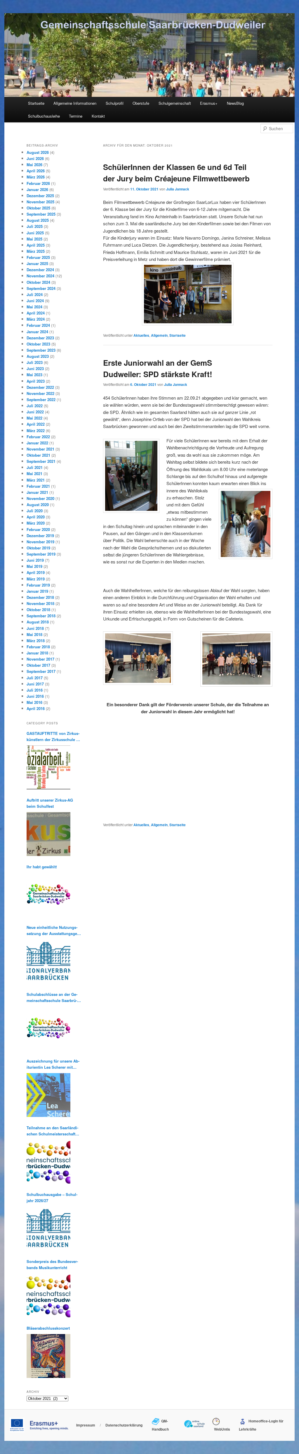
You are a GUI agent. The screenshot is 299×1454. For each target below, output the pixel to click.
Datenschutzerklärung (123, 1425)
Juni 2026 (35, 158)
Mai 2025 (34, 239)
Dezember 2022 (40, 387)
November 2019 (40, 541)
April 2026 (36, 170)
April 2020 (36, 517)
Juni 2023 (35, 368)
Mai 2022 (34, 418)
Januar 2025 (37, 263)
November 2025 (40, 201)
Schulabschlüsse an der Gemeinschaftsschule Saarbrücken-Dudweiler (52, 997)
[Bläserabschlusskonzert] (48, 1356)
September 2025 (41, 214)
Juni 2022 (35, 412)
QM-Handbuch (160, 1425)
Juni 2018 (35, 628)
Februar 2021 (38, 486)
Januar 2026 (37, 189)
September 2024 (41, 288)
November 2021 (40, 449)
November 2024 (40, 276)
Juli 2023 (35, 362)
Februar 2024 (38, 325)
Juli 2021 (35, 467)
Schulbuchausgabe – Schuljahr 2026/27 (52, 1197)
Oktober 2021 (38, 455)
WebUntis (221, 1429)
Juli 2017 (35, 677)
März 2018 (36, 640)
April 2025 (36, 245)
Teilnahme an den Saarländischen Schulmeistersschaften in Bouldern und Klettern (53, 1131)
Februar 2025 (38, 257)
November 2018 (40, 603)
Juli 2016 (35, 690)
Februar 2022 (38, 436)
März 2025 (36, 251)
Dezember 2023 (40, 338)
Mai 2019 (34, 566)
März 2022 (36, 430)
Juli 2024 (35, 294)
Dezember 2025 (40, 195)
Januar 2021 (37, 492)
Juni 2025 (35, 233)
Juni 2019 (35, 560)
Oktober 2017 (38, 665)
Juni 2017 (35, 684)
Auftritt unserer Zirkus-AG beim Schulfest (50, 803)
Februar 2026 (38, 183)
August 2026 (38, 152)
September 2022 (41, 399)
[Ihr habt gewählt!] (48, 895)
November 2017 (40, 659)
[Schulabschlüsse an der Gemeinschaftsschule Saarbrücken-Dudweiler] (48, 1028)
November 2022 (40, 393)
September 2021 (41, 461)
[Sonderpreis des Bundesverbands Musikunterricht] (48, 1295)
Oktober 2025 (38, 208)
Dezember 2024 (40, 269)
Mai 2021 (34, 473)
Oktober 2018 (38, 609)
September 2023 (41, 350)
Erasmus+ (209, 103)
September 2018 (41, 615)
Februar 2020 (38, 529)
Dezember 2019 (40, 535)
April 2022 (36, 424)
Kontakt (98, 116)
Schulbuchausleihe (44, 116)
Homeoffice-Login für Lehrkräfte (261, 1425)
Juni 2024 (35, 300)
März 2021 (36, 480)
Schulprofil (115, 103)
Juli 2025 (35, 226)
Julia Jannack (177, 189)
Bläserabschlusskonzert (48, 1328)
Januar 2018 (37, 653)
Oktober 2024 (38, 282)
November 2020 (40, 498)
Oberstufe (141, 103)
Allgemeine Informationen (74, 103)
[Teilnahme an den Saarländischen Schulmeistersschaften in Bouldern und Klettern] (48, 1162)
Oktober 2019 (38, 548)
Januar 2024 (37, 331)
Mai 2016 (34, 702)
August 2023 (38, 356)
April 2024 (36, 313)
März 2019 (36, 579)
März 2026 (36, 177)
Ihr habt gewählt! (42, 866)
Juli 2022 (35, 405)
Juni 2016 (35, 696)
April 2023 (36, 381)
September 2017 (41, 671)
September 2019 (41, 554)
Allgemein (159, 335)
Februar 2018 (38, 646)
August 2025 (38, 220)
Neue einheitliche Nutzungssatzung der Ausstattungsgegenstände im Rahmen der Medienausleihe (52, 930)
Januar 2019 (37, 591)
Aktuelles (141, 335)
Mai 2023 (34, 374)
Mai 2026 (34, 164)
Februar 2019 (38, 585)
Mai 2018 (34, 634)
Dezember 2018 (40, 597)
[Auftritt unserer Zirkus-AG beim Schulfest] (48, 834)
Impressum (85, 1425)
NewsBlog (235, 103)
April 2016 (36, 708)
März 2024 (36, 319)
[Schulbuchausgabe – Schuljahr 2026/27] (48, 1229)
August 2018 (38, 622)
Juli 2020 (35, 510)
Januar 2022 (37, 443)
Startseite (36, 103)
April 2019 (36, 572)
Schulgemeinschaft (175, 103)
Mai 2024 (34, 307)
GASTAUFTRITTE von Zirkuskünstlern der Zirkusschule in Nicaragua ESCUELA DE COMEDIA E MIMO (53, 737)
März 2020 (36, 523)
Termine (75, 116)
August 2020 (38, 504)
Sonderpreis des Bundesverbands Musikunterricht (52, 1264)
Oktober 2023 (38, 344)
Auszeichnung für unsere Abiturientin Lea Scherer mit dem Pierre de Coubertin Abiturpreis (53, 1064)
